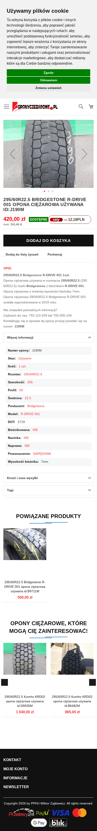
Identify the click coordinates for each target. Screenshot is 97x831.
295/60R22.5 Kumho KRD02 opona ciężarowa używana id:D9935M (25, 701)
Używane (24, 358)
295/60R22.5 (33, 374)
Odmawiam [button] (48, 80)
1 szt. (22, 366)
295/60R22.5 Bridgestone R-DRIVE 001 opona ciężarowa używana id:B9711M (24, 586)
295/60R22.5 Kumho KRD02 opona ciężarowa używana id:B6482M (72, 701)
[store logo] (35, 107)
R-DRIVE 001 (30, 414)
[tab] (48, 337)
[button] (12, 154)
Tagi (10, 490)
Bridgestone (35, 406)
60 (21, 390)
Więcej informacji (20, 337)
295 (30, 382)
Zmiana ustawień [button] (48, 88)
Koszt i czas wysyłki (22, 478)
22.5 (28, 398)
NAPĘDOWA (42, 453)
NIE (35, 430)
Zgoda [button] (48, 72)
